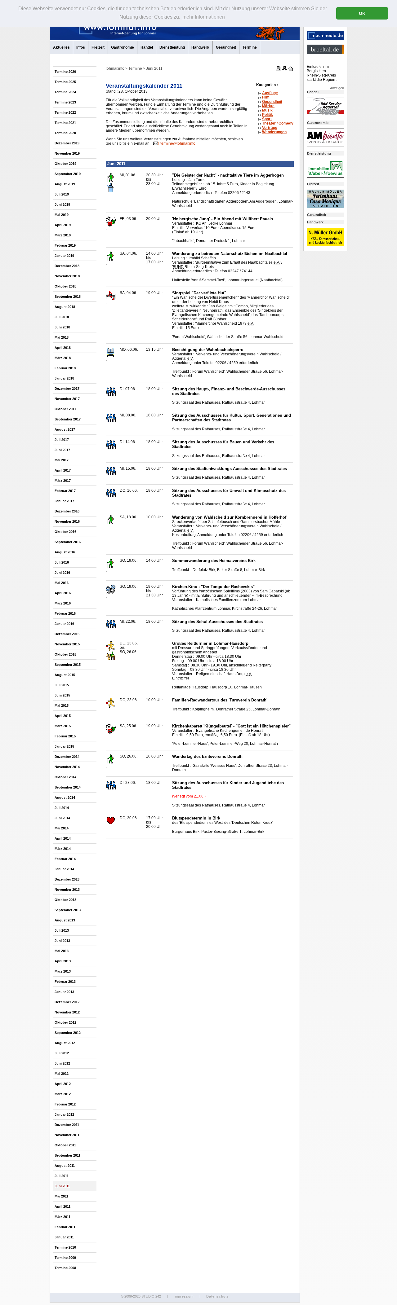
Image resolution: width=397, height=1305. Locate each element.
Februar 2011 (65, 1227)
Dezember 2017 (67, 388)
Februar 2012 (65, 1104)
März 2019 (63, 235)
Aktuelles (61, 47)
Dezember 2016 (67, 511)
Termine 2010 (65, 1247)
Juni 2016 (62, 572)
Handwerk (200, 47)
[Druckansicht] (278, 70)
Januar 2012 (64, 1114)
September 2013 (68, 910)
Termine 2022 (65, 112)
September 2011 (67, 1155)
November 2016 (67, 521)
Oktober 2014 (65, 777)
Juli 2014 (62, 808)
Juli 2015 (62, 685)
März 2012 (63, 1094)
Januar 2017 (64, 501)
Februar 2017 (65, 491)
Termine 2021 (65, 123)
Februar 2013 (65, 981)
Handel (147, 47)
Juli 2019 (62, 194)
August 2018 (65, 307)
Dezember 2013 (67, 879)
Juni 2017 (62, 450)
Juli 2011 (62, 1176)
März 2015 (63, 726)
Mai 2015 (62, 705)
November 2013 (67, 889)
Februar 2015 (65, 736)
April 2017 (63, 470)
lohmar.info (115, 68)
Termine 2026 (65, 71)
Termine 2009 (65, 1257)
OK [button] (362, 13)
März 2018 (63, 358)
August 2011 (65, 1165)
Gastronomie (122, 47)
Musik (267, 110)
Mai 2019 (62, 215)
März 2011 (62, 1217)
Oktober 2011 (65, 1145)
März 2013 (63, 971)
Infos (80, 47)
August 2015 (65, 675)
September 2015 (68, 664)
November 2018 (67, 276)
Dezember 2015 (67, 634)
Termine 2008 (65, 1268)
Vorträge (269, 127)
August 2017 (65, 429)
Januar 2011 (64, 1237)
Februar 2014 (65, 859)
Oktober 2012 (65, 1022)
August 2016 (65, 552)
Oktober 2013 (65, 900)
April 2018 (63, 347)
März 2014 (63, 848)
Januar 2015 (64, 746)
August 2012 (65, 1043)
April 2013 (63, 961)
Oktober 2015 (65, 654)
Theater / (277, 123)
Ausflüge (270, 93)
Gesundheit (226, 47)
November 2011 (67, 1135)
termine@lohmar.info (177, 143)
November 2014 (67, 767)
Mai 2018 (62, 337)
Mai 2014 (62, 828)
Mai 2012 (62, 1073)
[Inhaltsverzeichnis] (284, 70)
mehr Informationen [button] (203, 17)
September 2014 (68, 787)
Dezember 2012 (67, 1002)
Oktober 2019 (65, 163)
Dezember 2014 (67, 756)
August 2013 (65, 920)
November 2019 (67, 153)
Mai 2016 (62, 583)
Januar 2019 (64, 255)
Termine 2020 (65, 133)
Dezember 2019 (67, 143)
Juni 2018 (62, 327)
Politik (267, 114)
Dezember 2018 (67, 266)
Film (266, 97)
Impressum (184, 1296)
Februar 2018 (65, 368)
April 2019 (63, 225)
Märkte (268, 106)
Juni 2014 (62, 818)
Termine (250, 47)
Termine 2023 (65, 102)
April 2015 (63, 716)
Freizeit (98, 47)
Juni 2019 (62, 204)
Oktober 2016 (65, 532)
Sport (267, 119)
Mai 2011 (61, 1196)
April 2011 (62, 1206)
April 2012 (63, 1084)
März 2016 (63, 603)
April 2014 (63, 838)
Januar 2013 (64, 992)
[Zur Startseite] (290, 70)
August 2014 (65, 797)
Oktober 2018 (65, 286)
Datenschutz (217, 1296)
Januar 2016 (64, 624)
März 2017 (63, 480)
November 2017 (67, 399)
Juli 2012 (62, 1053)
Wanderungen (274, 132)
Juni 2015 (62, 695)
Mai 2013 (62, 951)
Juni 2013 (62, 940)
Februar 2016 (65, 613)
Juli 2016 (62, 562)
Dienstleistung (172, 47)
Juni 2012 (62, 1063)
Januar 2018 (64, 378)
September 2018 (68, 296)
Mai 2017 (62, 460)
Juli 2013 (62, 930)
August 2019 (65, 184)
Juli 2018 (62, 317)
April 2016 (63, 593)
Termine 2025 (65, 82)
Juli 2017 (62, 440)
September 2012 (68, 1033)
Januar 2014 (64, 869)
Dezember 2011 (67, 1125)
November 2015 (67, 644)
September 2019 (68, 174)
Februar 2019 (65, 245)
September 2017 (68, 419)
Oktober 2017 (65, 409)
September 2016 (68, 542)
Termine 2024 (65, 92)
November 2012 (67, 1012)
